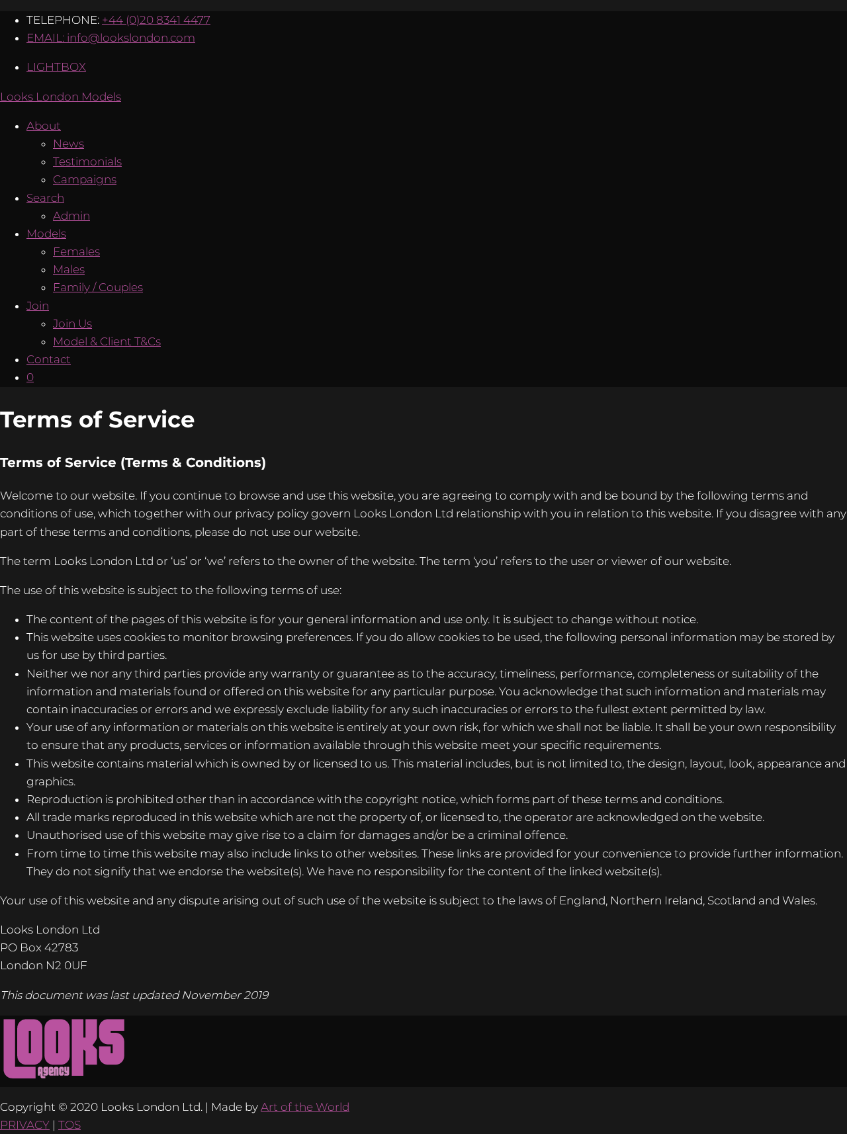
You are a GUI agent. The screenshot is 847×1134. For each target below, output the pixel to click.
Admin (71, 215)
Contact (48, 359)
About (43, 125)
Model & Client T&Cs (107, 341)
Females (76, 251)
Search (45, 197)
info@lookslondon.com (131, 37)
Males (69, 269)
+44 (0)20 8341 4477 (156, 19)
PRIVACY (25, 1124)
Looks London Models (60, 96)
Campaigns (84, 179)
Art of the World (305, 1106)
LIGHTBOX (56, 66)
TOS (69, 1124)
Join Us (72, 323)
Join (37, 305)
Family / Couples (98, 287)
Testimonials (87, 161)
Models (46, 233)
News (68, 143)
